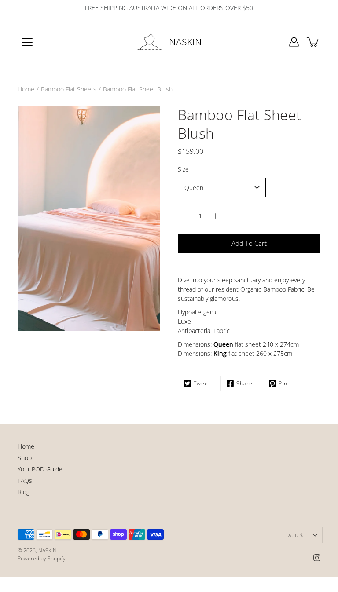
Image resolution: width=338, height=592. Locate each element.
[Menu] (27, 42)
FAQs (25, 480)
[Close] (255, 537)
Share (244, 383)
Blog (23, 492)
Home (26, 89)
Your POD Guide (40, 469)
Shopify (57, 558)
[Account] (294, 42)
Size (183, 169)
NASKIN (185, 42)
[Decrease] (184, 215)
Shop (25, 457)
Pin (283, 383)
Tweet (202, 383)
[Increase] (215, 215)
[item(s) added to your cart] (313, 42)
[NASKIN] (149, 42)
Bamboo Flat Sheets (68, 89)
